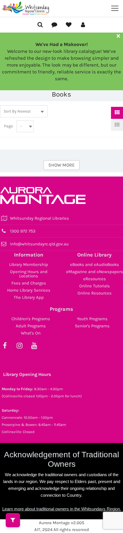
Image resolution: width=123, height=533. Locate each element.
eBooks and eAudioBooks (94, 264)
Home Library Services (28, 290)
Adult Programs (31, 325)
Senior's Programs (92, 325)
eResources (94, 278)
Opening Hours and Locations (28, 273)
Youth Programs (92, 318)
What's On (31, 333)
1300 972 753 (22, 231)
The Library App (29, 297)
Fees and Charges (28, 283)
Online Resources (95, 293)
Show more (61, 165)
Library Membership (28, 264)
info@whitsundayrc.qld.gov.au (39, 244)
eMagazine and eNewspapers (94, 271)
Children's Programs (30, 318)
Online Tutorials (94, 285)
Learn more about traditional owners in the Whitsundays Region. (61, 508)
